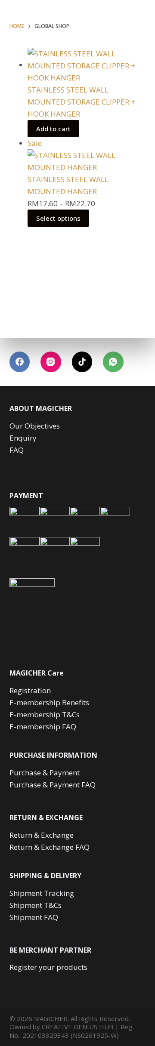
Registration (30, 690)
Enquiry (23, 438)
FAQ (16, 450)
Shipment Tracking (41, 893)
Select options (58, 218)
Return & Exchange (41, 835)
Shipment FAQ (33, 917)
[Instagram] (50, 362)
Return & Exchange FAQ (49, 847)
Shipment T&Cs (35, 905)
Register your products (48, 967)
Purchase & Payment (44, 773)
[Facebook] (19, 362)
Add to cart (53, 128)
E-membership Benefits (49, 702)
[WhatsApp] (113, 362)
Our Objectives (34, 426)
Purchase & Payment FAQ (52, 785)
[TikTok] (82, 362)
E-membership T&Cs (44, 714)
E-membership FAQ (42, 726)
